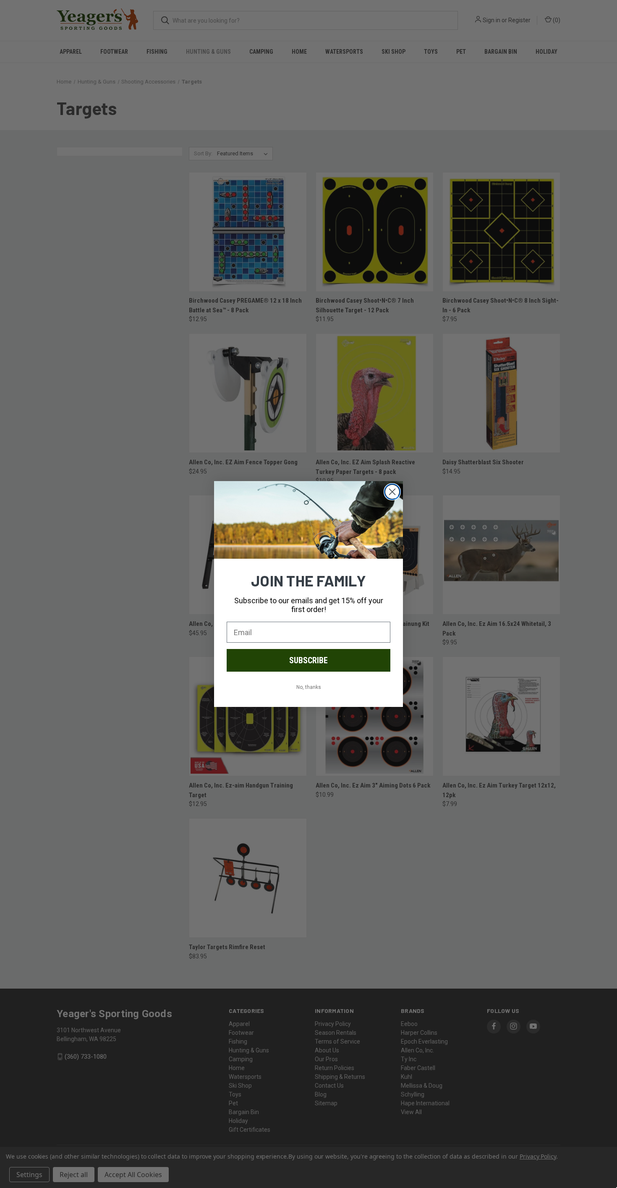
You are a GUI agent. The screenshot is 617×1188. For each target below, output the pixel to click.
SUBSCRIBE (308, 660)
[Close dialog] (392, 491)
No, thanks (308, 687)
